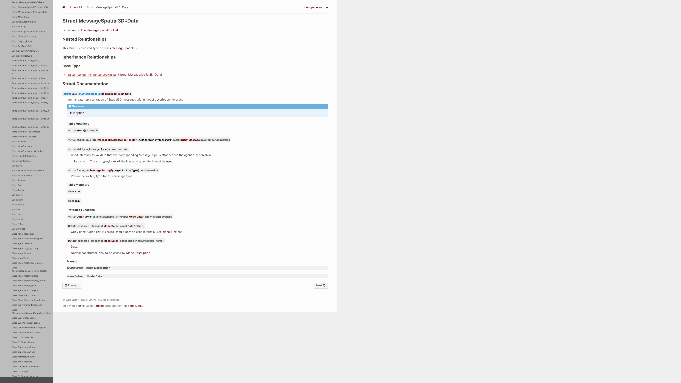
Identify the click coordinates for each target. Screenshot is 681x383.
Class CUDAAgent (20, 371)
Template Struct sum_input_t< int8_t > (30, 98)
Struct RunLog (19, 26)
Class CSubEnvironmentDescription (29, 327)
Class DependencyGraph (24, 347)
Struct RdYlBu (18, 204)
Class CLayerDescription (24, 318)
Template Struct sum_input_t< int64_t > (31, 93)
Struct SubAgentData (22, 46)
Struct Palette (18, 180)
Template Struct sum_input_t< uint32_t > (30, 112)
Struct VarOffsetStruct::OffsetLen (28, 151)
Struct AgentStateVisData (24, 156)
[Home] (63, 7)
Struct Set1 (17, 209)
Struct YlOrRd (18, 229)
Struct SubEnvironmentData (25, 51)
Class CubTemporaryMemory (26, 366)
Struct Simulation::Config (24, 36)
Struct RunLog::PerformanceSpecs (28, 31)
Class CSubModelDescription (26, 332)
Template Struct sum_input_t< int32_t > (31, 88)
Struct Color (17, 166)
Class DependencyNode (23, 352)
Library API (75, 7)
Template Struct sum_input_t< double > (30, 72)
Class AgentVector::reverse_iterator (29, 280)
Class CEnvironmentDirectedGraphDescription (31, 311)
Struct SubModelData (22, 56)
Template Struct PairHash (24, 136)
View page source (316, 7)
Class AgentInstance (22, 243)
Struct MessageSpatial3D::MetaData (29, 12)
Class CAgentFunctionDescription (28, 300)
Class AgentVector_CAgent (25, 290)
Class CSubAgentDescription (26, 323)
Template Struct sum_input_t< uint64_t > (30, 120)
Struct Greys (18, 190)
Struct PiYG (17, 200)
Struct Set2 (17, 214)
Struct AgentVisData (22, 161)
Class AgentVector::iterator (25, 276)
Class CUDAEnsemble (22, 337)
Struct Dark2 (18, 185)
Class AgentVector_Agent (24, 285)
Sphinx (80, 305)
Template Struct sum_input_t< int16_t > (30, 83)
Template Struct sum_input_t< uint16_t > (30, 104)
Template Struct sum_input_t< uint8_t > (31, 127)
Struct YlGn (17, 224)
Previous (73, 285)
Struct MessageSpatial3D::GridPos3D (30, 7)
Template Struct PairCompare (26, 132)
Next (319, 285)
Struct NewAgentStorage (24, 22)
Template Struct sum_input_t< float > (30, 78)
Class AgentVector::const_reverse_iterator (29, 269)
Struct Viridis (18, 219)
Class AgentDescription (23, 234)
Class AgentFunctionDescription (27, 238)
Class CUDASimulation (23, 342)
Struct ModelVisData (22, 175)
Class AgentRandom (21, 253)
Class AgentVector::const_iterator (28, 263)
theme (100, 305)
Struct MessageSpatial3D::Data (28, 2)
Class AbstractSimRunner (24, 357)
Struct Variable (19, 141)
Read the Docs (132, 305)
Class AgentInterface (22, 361)
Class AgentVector (21, 258)
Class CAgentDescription (24, 295)
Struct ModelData (20, 17)
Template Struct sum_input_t (25, 60)
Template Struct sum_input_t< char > (30, 65)
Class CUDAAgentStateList (25, 376)
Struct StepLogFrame (22, 41)
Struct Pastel (18, 195)
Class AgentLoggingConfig (25, 248)
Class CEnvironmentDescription (27, 305)
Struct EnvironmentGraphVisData (28, 170)
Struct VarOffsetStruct (22, 146)
